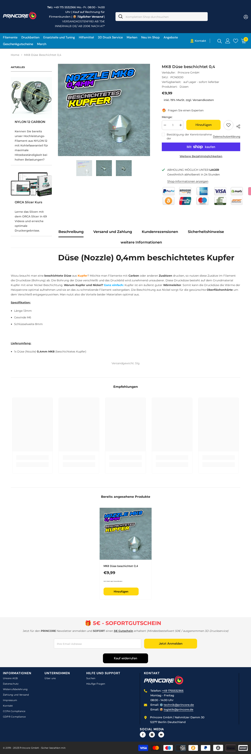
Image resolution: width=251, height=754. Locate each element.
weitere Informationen (141, 242)
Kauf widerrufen (125, 658)
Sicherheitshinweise (206, 232)
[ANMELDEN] (246, 17)
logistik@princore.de (178, 709)
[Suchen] (161, 16)
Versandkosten (203, 100)
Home (15, 55)
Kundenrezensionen (160, 232)
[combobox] (165, 16)
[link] (32, 457)
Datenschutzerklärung (226, 136)
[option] (104, 110)
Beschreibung (71, 232)
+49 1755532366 (173, 690)
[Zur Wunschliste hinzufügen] (228, 125)
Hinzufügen (204, 125)
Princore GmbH (188, 72)
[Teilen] (236, 126)
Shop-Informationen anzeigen (187, 181)
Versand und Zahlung (112, 232)
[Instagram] (152, 735)
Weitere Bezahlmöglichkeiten (201, 156)
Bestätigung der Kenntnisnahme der (189, 136)
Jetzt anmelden (171, 643)
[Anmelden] (227, 40)
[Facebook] (143, 735)
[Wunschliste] (235, 40)
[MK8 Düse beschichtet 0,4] (126, 534)
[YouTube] (161, 735)
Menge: (167, 117)
